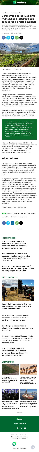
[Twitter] (8, 38)
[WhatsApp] (17, 38)
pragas (17, 217)
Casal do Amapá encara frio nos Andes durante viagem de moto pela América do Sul (16, 306)
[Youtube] (25, 428)
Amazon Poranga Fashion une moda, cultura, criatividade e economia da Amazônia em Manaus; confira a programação (17, 339)
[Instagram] (17, 428)
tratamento (23, 217)
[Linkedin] (12, 38)
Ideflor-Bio (23, 213)
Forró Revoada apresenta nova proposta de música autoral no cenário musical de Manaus (15, 317)
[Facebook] (4, 38)
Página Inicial (6, 217)
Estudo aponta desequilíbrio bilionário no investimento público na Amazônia (17, 328)
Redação (6, 33)
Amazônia (5, 12)
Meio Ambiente (14, 12)
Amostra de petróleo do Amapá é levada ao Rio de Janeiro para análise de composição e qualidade (18, 268)
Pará (21, 12)
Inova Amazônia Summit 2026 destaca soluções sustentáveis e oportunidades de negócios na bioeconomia (16, 257)
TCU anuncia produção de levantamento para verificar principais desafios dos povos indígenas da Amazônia (14, 244)
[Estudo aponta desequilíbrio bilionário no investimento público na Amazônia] (10, 369)
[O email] (21, 38)
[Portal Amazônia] (19, 2)
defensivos (16, 213)
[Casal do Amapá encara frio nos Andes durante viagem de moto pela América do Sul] (18, 290)
